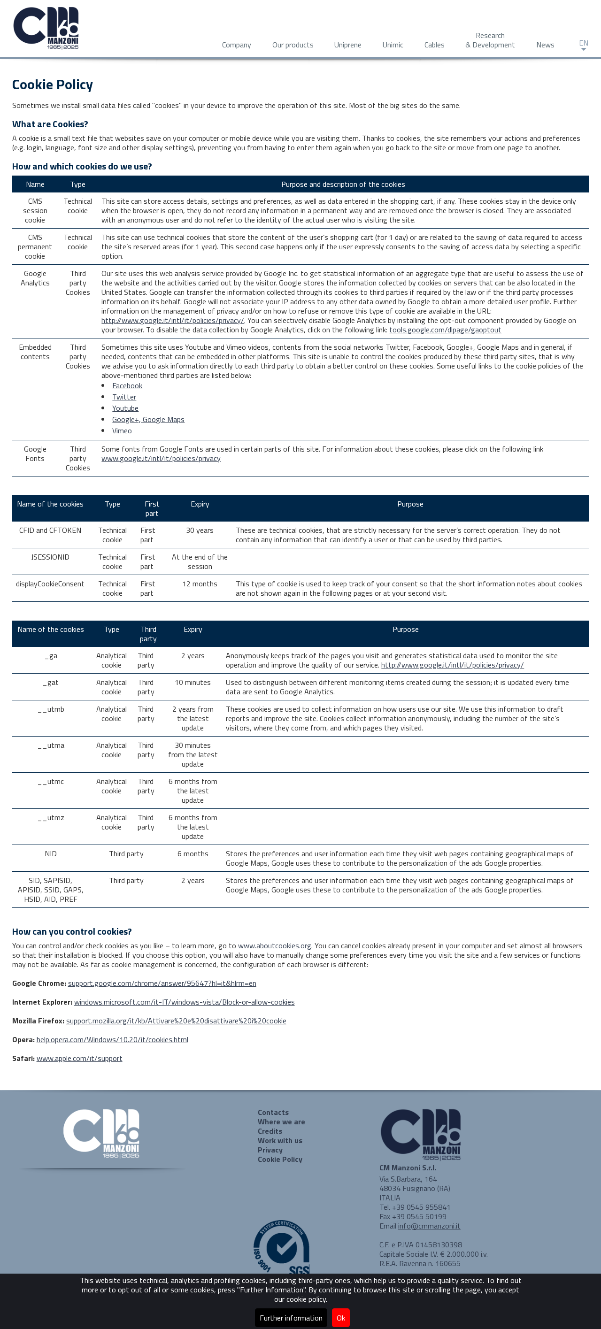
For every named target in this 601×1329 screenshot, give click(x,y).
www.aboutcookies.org (274, 945)
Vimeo (122, 430)
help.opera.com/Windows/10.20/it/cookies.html (112, 1039)
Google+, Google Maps (148, 419)
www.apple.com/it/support (80, 1058)
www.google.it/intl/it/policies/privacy (161, 458)
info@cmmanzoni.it (429, 1225)
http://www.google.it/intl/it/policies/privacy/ (172, 320)
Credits (270, 1131)
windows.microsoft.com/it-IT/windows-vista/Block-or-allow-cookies (184, 1001)
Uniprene (348, 44)
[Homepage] (46, 48)
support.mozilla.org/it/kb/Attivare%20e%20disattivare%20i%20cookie (176, 1020)
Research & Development (490, 40)
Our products (293, 44)
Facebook (127, 385)
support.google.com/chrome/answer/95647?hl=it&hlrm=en (162, 983)
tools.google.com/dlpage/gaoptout (445, 329)
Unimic (393, 44)
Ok (341, 1317)
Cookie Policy (280, 1159)
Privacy (270, 1149)
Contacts (273, 1112)
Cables (434, 44)
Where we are (281, 1121)
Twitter (124, 396)
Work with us (280, 1140)
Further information (291, 1317)
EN (583, 42)
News (545, 44)
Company (236, 44)
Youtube (125, 408)
